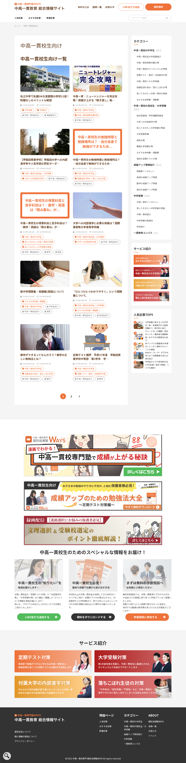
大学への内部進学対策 (34, 178)
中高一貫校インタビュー (148, 201)
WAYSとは (83, 7)
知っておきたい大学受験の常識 (38, 247)
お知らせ (110, 7)
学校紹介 (43, 110)
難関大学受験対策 (145, 146)
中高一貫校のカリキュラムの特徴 (152, 68)
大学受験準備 (143, 133)
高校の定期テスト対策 (147, 158)
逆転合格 (141, 140)
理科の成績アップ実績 (147, 189)
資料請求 (158, 7)
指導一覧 (97, 7)
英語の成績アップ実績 (147, 177)
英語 (59, 252)
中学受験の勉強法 (145, 220)
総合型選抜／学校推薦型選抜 (150, 115)
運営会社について (23, 731)
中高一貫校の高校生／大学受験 (38, 173)
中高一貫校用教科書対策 (87, 115)
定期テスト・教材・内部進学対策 (91, 373)
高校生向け (104, 315)
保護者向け (51, 115)
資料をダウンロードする (91, 617)
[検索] (167, 18)
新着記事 (50, 17)
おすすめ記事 (34, 17)
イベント (152, 735)
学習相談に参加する (145, 617)
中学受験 (28, 110)
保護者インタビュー (146, 171)
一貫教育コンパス (132, 743)
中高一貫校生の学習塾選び (149, 56)
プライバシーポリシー (25, 741)
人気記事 (19, 17)
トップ (17, 25)
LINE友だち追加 (131, 7)
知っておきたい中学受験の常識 (151, 208)
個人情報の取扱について (26, 736)
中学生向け (53, 306)
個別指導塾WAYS (156, 721)
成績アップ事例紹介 (133, 734)
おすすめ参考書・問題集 (35, 301)
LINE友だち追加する (37, 617)
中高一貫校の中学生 (85, 110)
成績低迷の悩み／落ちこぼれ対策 (91, 178)
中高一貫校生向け (32, 115)
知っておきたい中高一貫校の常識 (39, 241)
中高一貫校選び (144, 214)
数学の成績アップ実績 (147, 183)
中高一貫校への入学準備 (148, 81)
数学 (48, 252)
